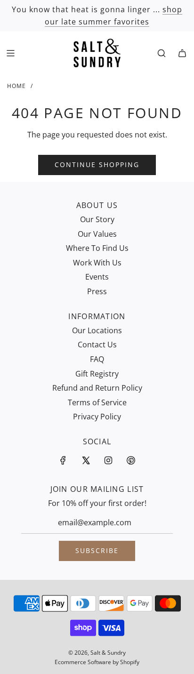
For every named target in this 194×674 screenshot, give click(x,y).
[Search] (161, 53)
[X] (85, 460)
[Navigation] (10, 53)
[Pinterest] (131, 460)
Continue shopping (97, 164)
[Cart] (182, 53)
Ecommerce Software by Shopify (97, 662)
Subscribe (97, 550)
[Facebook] (63, 460)
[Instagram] (108, 460)
